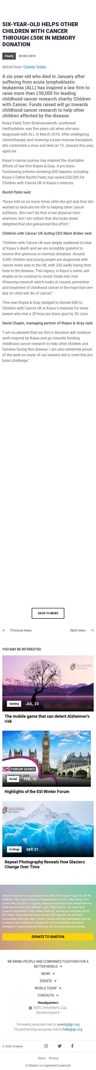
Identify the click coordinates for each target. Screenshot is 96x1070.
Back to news (48, 613)
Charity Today (34, 67)
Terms (41, 1058)
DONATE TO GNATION (48, 937)
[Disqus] (48, 426)
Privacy (53, 1058)
